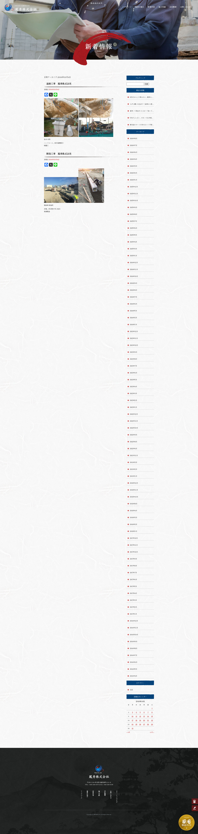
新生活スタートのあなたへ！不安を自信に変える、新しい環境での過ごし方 (142, 125)
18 (136, 720)
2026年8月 (133, 138)
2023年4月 (133, 386)
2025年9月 (133, 207)
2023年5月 (133, 380)
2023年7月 (133, 366)
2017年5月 (133, 586)
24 (132, 724)
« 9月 (128, 732)
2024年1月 (133, 324)
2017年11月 (134, 545)
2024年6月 (133, 304)
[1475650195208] (96, 135)
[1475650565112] (91, 201)
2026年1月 (133, 180)
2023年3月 (133, 393)
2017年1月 (133, 614)
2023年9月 (133, 352)
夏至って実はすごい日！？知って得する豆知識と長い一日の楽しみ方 (142, 111)
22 (152, 720)
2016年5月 (133, 669)
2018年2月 (133, 524)
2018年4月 (133, 510)
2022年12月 (134, 414)
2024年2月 (133, 318)
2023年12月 (134, 331)
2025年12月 (134, 187)
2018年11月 (134, 490)
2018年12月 (134, 483)
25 (136, 724)
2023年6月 (133, 373)
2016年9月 (133, 641)
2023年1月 (133, 407)
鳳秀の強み (139, 6)
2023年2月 (133, 400)
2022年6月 (133, 448)
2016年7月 (133, 655)
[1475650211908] (96, 116)
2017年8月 (133, 566)
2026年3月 (133, 166)
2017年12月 (134, 538)
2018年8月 (133, 504)
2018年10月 (134, 497)
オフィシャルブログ (117, 796)
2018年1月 (133, 531)
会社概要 (173, 6)
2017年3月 (133, 600)
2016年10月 (134, 634)
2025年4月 (133, 242)
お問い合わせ (185, 6)
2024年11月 (134, 269)
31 (132, 728)
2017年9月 (133, 559)
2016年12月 (134, 621)
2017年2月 (133, 607)
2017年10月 (134, 552)
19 (140, 720)
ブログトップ (140, 78)
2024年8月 (133, 290)
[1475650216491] (61, 135)
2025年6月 (133, 228)
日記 (131, 690)
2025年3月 (133, 249)
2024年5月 (133, 311)
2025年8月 (133, 214)
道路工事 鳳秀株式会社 (59, 83)
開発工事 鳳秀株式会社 (59, 153)
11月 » (152, 732)
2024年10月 (134, 276)
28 (148, 724)
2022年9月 (133, 435)
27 (144, 724)
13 (144, 716)
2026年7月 (133, 145)
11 (136, 716)
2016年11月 (134, 628)
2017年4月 (133, 593)
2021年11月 (134, 455)
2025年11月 (134, 193)
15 (152, 716)
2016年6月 (133, 662)
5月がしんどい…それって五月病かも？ (142, 118)
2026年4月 (133, 159)
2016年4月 (133, 676)
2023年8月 (133, 359)
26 (140, 724)
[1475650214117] (61, 116)
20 (144, 720)
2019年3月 (133, 462)
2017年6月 (133, 579)
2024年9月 (133, 283)
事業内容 (151, 6)
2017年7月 (133, 572)
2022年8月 (133, 442)
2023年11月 (134, 338)
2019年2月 (133, 469)
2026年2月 (133, 173)
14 (148, 716)
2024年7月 (133, 297)
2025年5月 (133, 235)
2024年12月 (134, 262)
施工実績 (162, 6)
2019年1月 (133, 476)
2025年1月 (133, 255)
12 (140, 716)
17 (132, 720)
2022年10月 (134, 428)
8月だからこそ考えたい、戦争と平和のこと (142, 97)
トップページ (127, 6)
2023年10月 (134, 345)
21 (148, 720)
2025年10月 (134, 200)
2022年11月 (134, 421)
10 (132, 716)
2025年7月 (133, 221)
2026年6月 (133, 152)
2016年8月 (133, 648)
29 (152, 724)
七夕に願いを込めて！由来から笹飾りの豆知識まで (142, 104)
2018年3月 (133, 517)
